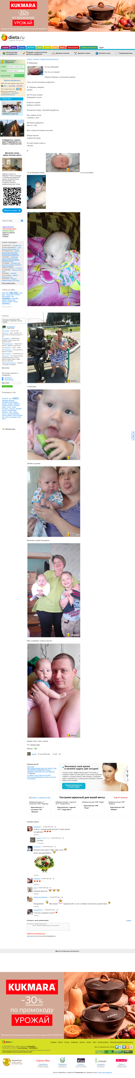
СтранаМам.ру (43, 1064)
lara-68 (34, 754)
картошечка (7, 347)
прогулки (4, 410)
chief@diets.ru (33, 1048)
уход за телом (17, 415)
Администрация (8, 230)
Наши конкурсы (8, 227)
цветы (19, 417)
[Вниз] (133, 439)
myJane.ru (81, 1064)
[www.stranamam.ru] (43, 1063)
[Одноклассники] (127, 1047)
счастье (4, 413)
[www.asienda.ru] (101, 1063)
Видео (62, 47)
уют (3, 417)
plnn (12, 296)
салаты (11, 412)
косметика (17, 405)
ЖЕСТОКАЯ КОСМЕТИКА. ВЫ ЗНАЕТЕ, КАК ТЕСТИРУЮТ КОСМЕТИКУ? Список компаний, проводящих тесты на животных (41, 770)
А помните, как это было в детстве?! (39, 775)
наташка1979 (38, 910)
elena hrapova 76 (8, 343)
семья (38, 745)
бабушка (33, 745)
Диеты (13, 47)
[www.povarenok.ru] (62, 1063)
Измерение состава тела (10, 113)
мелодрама (5, 408)
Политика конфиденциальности (121, 1042)
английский (5, 398)
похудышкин (7, 353)
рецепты (5, 412)
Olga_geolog (6, 296)
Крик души (30, 766)
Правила (5, 234)
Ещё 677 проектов (121, 797)
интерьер (10, 403)
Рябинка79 (37, 878)
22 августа (19, 267)
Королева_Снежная (7, 301)
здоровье (4, 403)
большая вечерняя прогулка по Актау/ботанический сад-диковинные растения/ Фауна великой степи (10, 253)
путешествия (11, 410)
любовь (14, 407)
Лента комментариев (8, 283)
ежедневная (8, 378)
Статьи (21, 47)
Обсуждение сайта (9, 229)
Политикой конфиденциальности (9, 93)
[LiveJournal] (120, 1047)
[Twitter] (117, 1047)
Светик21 (6, 303)
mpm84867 (17, 294)
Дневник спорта (84, 53)
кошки (4, 407)
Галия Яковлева (22, 1048)
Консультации (73, 47)
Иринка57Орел (11, 300)
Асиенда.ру (101, 1064)
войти (32, 936)
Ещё (101, 47)
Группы (47, 47)
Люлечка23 (37, 827)
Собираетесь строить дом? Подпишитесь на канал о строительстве (12, 142)
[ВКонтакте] (124, 1047)
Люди (40, 47)
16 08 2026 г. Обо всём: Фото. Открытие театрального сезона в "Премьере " (11, 264)
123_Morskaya (8, 349)
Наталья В (37, 846)
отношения (12, 408)
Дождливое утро (17, 245)
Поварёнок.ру (62, 1064)
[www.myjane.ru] (81, 1063)
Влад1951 (15, 298)
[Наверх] (133, 432)
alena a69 (5, 293)
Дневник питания (62, 53)
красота (9, 407)
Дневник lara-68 (32, 764)
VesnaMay (6, 338)
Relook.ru (122, 1064)
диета (15, 398)
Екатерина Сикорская (10, 362)
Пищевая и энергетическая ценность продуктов (36, 53)
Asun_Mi (6, 355)
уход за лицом (7, 415)
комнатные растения (7, 405)
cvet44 (20, 292)
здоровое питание (8, 400)
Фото (55, 47)
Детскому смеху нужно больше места (12, 154)
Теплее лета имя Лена (40, 897)
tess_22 (6, 333)
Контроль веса (104, 53)
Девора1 (4, 300)
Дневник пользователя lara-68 (49, 59)
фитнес (7, 417)
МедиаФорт (31, 1046)
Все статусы (5, 368)
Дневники (31, 47)
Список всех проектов (105, 1072)
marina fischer (10, 294)
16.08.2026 (13, 273)
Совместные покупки (88, 47)
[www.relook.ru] (122, 1063)
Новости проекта (8, 232)
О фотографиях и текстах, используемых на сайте (17, 1052)
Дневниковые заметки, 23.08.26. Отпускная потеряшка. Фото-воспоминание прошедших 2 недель (10, 259)
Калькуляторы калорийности (12, 53)
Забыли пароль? (6, 75)
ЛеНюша (15, 301)
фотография (13, 417)
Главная (5, 47)
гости (10, 398)
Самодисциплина (125, 53)
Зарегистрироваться (36, 933)
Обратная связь (10, 429)
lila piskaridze (11, 326)
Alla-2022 (13, 292)
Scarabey (6, 298)
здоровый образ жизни (10, 402)
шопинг (4, 418)
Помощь (5, 236)
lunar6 (35, 888)
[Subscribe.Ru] (131, 1047)
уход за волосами (13, 413)
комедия (16, 404)
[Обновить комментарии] (133, 436)
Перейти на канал (10, 210)
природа (19, 408)
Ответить (36, 834)
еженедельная (9, 379)
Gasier (3, 294)
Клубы (88, 1042)
